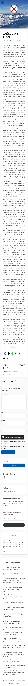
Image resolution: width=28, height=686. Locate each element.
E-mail (3, 420)
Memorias (17, 42)
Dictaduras (11, 42)
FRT (18, 683)
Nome (3, 412)
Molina (11, 375)
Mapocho (6, 375)
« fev (4, 551)
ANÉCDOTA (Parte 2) (6, 366)
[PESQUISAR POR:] (14, 462)
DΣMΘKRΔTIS (14, 16)
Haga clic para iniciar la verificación (14, 437)
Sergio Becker (9, 40)
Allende (17, 373)
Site (2, 428)
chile (21, 373)
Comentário (5, 394)
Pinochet (16, 375)
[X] (5, 478)
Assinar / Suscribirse (14, 525)
